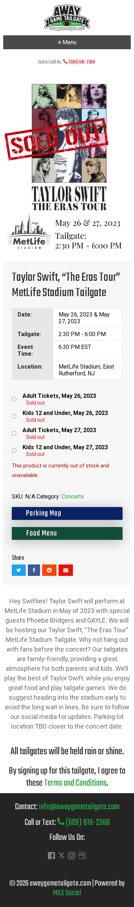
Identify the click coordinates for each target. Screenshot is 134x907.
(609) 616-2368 (81, 62)
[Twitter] (61, 857)
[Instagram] (71, 856)
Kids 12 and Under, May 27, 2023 (65, 447)
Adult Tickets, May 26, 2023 (59, 395)
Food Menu (41, 533)
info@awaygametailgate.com (79, 807)
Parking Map (43, 513)
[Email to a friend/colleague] (66, 570)
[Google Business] (82, 856)
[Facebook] (51, 856)
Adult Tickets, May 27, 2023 (59, 430)
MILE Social (67, 893)
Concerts (72, 496)
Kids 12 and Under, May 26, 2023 (65, 413)
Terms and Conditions (75, 783)
